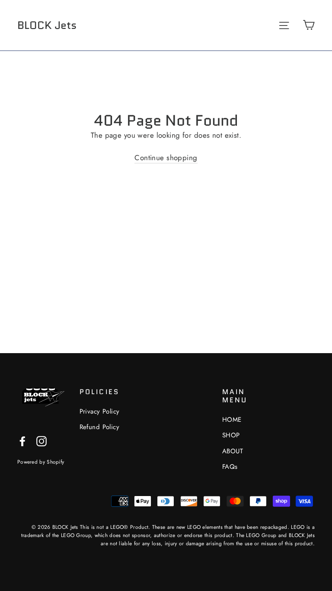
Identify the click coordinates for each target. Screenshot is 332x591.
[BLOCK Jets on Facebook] (22, 440)
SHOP (231, 435)
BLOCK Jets (47, 25)
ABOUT (232, 451)
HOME (232, 419)
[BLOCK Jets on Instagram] (41, 440)
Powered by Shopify (40, 461)
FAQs (230, 466)
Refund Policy (100, 427)
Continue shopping (165, 157)
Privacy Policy (100, 411)
